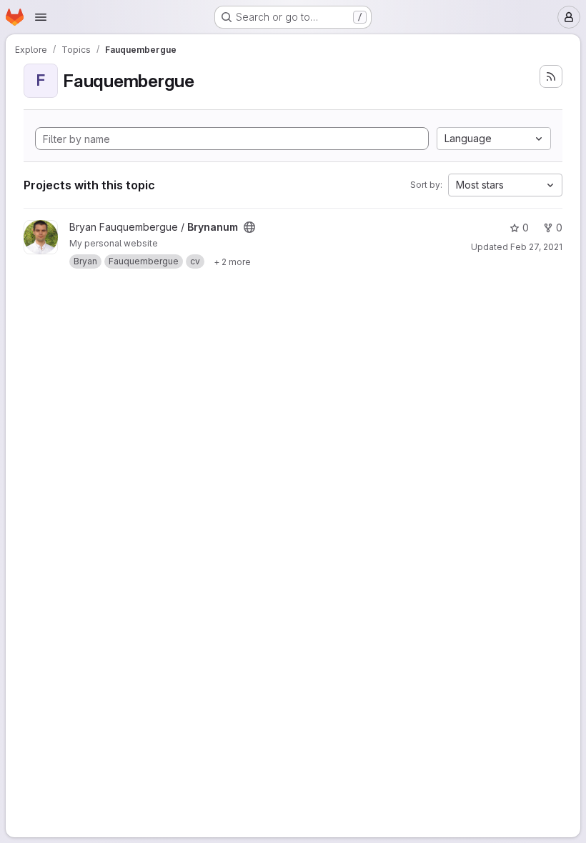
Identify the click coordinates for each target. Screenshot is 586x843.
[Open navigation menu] (40, 17)
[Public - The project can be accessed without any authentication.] (249, 227)
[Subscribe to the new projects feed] (551, 76)
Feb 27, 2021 (536, 246)
